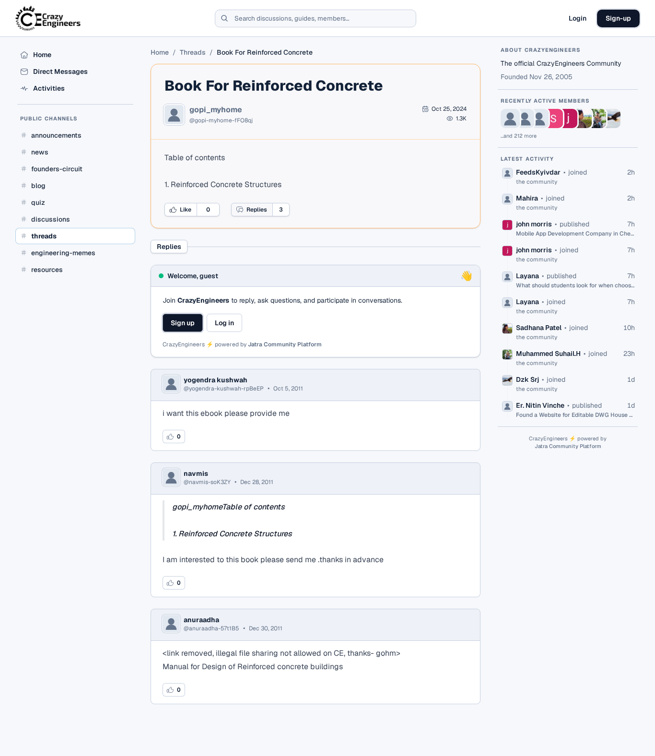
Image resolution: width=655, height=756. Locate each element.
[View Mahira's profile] (524, 118)
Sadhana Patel (538, 327)
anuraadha (201, 619)
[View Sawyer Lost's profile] (553, 118)
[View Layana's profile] (539, 118)
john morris (534, 224)
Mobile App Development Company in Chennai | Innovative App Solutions (575, 233)
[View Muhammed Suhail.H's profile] (596, 118)
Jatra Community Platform (285, 344)
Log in (224, 323)
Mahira (527, 198)
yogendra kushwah (215, 380)
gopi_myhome (215, 110)
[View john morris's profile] (567, 118)
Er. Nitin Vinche (540, 405)
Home (160, 52)
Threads (193, 52)
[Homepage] (48, 18)
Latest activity (527, 158)
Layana (527, 276)
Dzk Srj (527, 379)
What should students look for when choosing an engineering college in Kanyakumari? (575, 285)
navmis (196, 473)
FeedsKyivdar (538, 172)
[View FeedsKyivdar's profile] (510, 118)
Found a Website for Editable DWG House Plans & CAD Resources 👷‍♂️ (575, 415)
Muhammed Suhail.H (548, 353)
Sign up (183, 323)
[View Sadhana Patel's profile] (582, 118)
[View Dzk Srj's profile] (610, 118)
